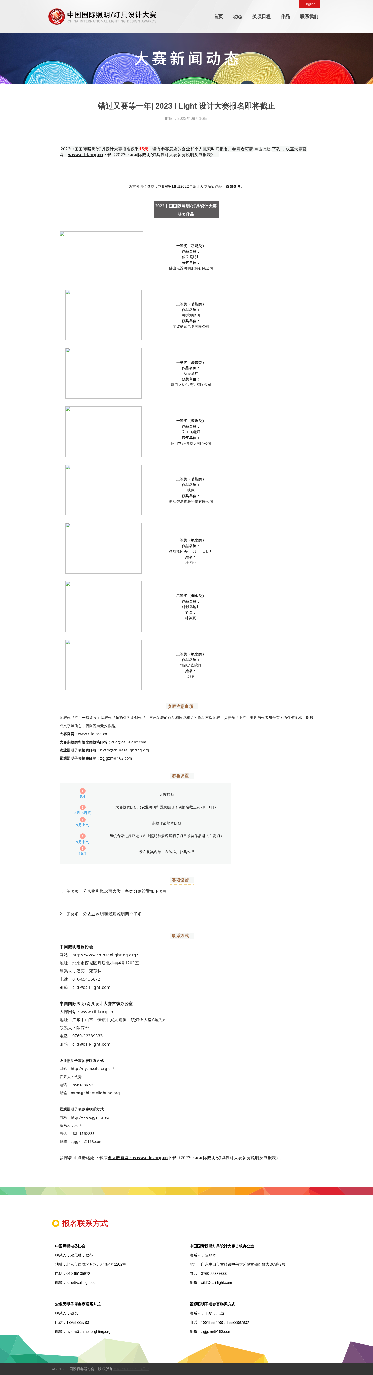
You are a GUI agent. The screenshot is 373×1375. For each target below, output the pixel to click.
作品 (285, 16)
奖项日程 (261, 16)
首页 (218, 16)
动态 (237, 16)
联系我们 (309, 16)
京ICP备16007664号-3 (131, 1369)
